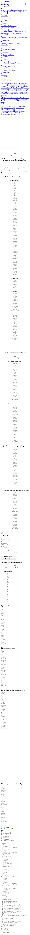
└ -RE (13, 26)
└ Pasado (11, 18)
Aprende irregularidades (8, 50)
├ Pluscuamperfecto (18, 31)
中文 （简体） (11, 109)
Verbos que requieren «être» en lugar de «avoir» (14, 93)
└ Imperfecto (12, 70)
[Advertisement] (15, 130)
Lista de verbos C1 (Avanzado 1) (13, 89)
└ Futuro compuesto (15, 33)
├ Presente (4, 18)
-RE (15, 847)
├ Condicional (5, 41)
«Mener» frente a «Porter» (10, 924)
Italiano (21, 108)
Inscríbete (20, 11)
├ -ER (3, 26)
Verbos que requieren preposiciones (18, 99)
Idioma (3, 104)
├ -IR (8, 26)
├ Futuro (12, 27)
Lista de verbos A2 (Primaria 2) (8, 86)
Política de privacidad (14, 112)
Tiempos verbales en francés (11, 98)
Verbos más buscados (9, 902)
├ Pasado (11, 43)
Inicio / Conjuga (6, 10)
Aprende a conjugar (10, 13)
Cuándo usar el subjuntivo (10, 919)
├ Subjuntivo (4, 35)
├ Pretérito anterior (6, 856)
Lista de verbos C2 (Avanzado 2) (14, 90)
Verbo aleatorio (17, 10)
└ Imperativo (4, 45)
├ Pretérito (11, 28)
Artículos (4, 95)
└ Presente (4, 75)
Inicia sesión (12, 11)
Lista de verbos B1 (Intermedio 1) (12, 907)
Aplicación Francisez (7, 111)
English (10, 106)
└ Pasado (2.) (18, 43)
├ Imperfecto (5, 27)
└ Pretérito (11, 64)
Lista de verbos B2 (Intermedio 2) (12, 908)
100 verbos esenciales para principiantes (17, 92)
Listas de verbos (6, 81)
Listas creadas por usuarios (10, 83)
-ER (9, 847)
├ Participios (4, 16)
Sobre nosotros (19, 111)
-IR (12, 847)
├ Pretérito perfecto (6, 31)
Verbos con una (10, 912)
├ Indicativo (4, 21)
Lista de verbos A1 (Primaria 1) (16, 85)
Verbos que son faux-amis (9, 100)
